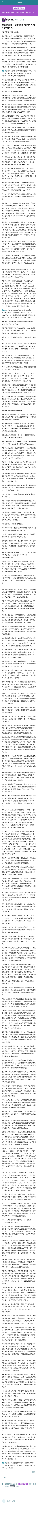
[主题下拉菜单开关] (36, 2)
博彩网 (4, 71)
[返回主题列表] (2, 2)
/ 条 (18, 2)
